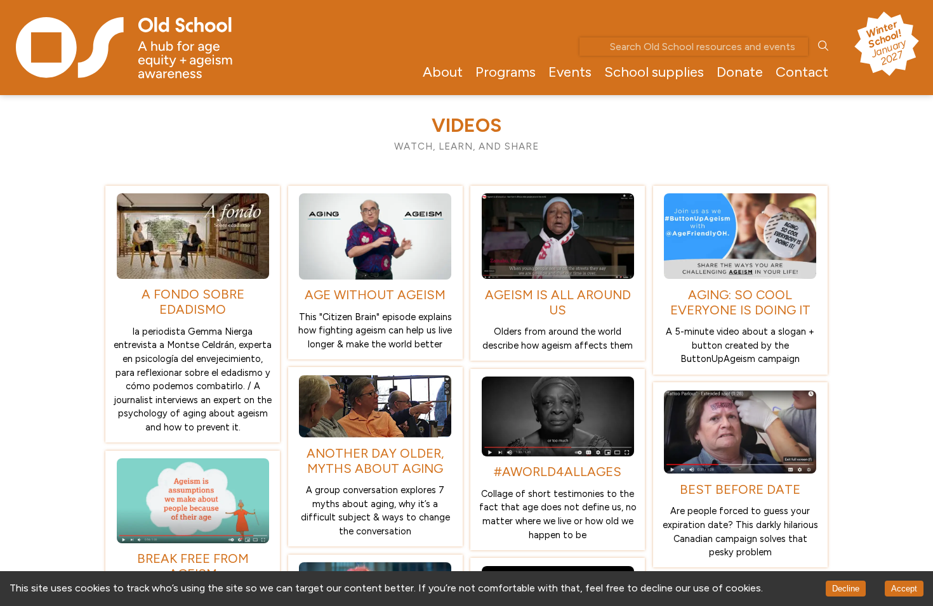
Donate (740, 72)
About (443, 72)
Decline (845, 588)
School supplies (654, 72)
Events (570, 72)
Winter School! (885, 42)
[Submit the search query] (823, 47)
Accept (904, 588)
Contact (802, 72)
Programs (505, 72)
